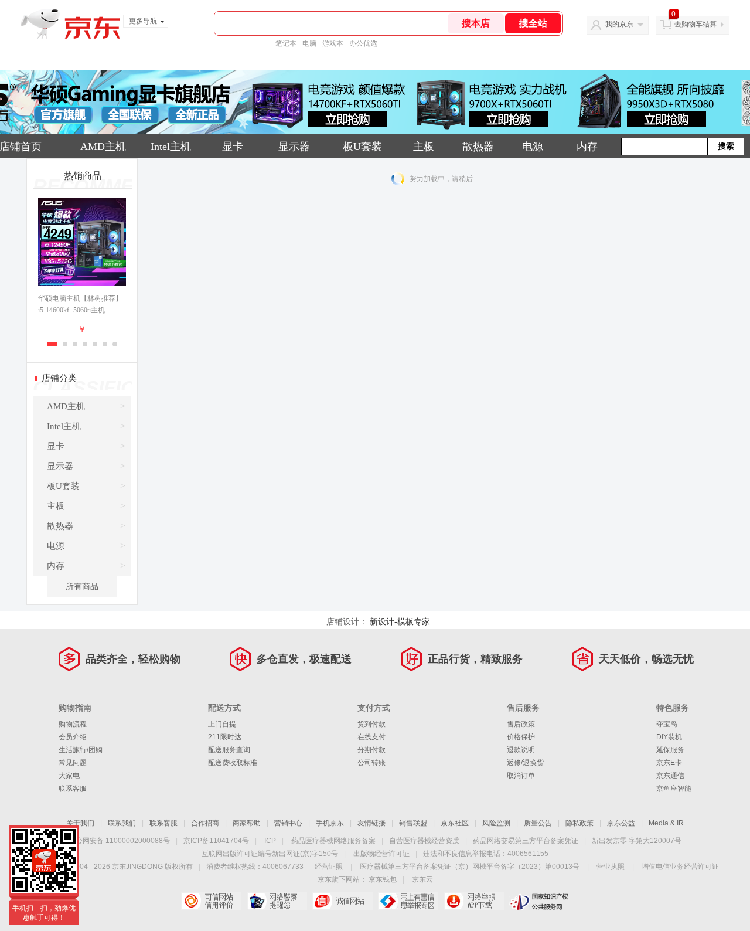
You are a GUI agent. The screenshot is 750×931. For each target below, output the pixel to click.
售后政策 (521, 724)
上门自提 (222, 724)
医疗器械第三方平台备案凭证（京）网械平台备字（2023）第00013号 (469, 866)
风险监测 (496, 823)
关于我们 (80, 823)
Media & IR (666, 823)
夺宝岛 (666, 724)
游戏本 (332, 43)
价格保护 (521, 737)
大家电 (69, 776)
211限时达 (224, 737)
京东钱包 (383, 879)
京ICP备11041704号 (216, 841)
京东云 (422, 879)
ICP (270, 841)
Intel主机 (171, 146)
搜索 (726, 146)
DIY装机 (669, 737)
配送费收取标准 (232, 763)
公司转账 (371, 763)
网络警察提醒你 (277, 901)
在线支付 (371, 737)
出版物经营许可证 (381, 854)
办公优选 (363, 43)
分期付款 (371, 750)
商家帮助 (247, 823)
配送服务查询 (229, 750)
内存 (587, 146)
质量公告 (538, 823)
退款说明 (521, 750)
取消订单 (521, 776)
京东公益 (621, 823)
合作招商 (205, 823)
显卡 (232, 146)
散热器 (478, 146)
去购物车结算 (695, 24)
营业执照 (610, 866)
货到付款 (371, 724)
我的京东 (619, 24)
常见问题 (73, 763)
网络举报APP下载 (474, 901)
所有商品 (82, 586)
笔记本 (285, 43)
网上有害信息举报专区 (408, 901)
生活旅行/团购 (81, 750)
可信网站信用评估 (211, 901)
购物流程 (73, 724)
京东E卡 (669, 763)
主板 (423, 146)
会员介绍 (73, 737)
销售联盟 (413, 823)
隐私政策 (579, 823)
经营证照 (329, 866)
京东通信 (670, 776)
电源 (532, 146)
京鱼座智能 (673, 788)
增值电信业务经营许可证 (680, 866)
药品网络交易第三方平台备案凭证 (525, 841)
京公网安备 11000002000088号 (119, 841)
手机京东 (330, 823)
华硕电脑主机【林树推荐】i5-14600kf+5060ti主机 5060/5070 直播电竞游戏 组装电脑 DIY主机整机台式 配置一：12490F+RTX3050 (81, 305)
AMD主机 (103, 146)
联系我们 (122, 823)
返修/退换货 (525, 763)
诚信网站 (342, 901)
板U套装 (362, 146)
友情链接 (371, 823)
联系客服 (73, 788)
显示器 (294, 146)
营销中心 (288, 823)
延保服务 (670, 750)
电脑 (309, 43)
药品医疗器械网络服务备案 (333, 841)
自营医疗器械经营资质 (424, 841)
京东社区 (455, 823)
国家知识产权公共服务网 (539, 901)
